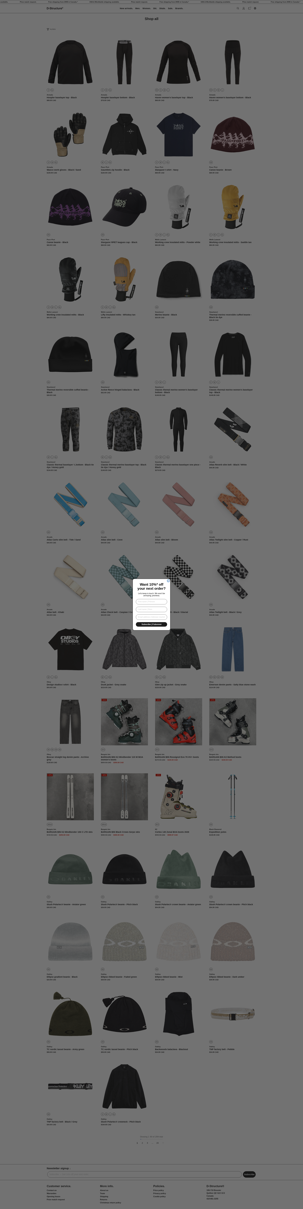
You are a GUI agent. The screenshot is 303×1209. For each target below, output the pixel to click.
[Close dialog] (168, 581)
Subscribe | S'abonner (152, 624)
